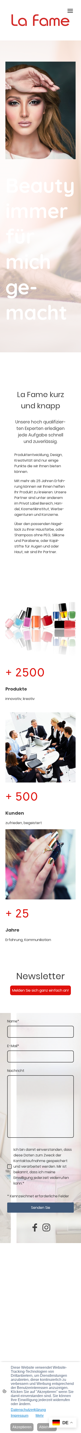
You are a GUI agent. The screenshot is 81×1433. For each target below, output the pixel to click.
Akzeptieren (22, 1427)
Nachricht (15, 1070)
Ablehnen (47, 1427)
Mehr (40, 1415)
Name (13, 1021)
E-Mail (13, 1045)
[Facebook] (35, 1227)
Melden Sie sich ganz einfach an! (40, 990)
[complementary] (62, 1423)
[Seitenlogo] (40, 20)
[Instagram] (46, 1227)
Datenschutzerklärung (28, 1410)
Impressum (19, 1415)
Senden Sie (40, 1207)
